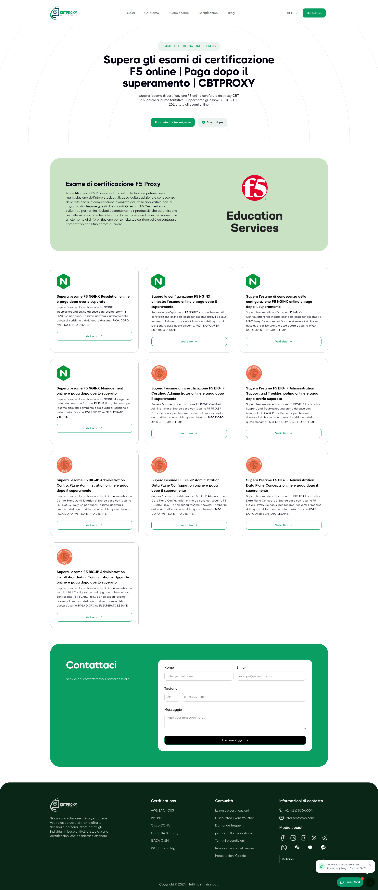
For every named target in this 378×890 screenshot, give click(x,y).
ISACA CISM (160, 840)
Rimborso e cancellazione (234, 848)
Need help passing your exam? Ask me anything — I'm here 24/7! (346, 866)
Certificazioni (208, 13)
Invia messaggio (233, 740)
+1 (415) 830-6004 (299, 810)
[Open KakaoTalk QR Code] (310, 847)
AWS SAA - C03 (162, 810)
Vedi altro (92, 336)
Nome (169, 667)
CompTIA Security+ (165, 833)
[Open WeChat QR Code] (297, 847)
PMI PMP (157, 818)
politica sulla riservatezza (234, 833)
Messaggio (173, 709)
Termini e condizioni (230, 840)
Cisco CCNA (160, 825)
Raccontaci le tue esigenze (173, 122)
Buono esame (179, 13)
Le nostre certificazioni (232, 810)
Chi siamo (151, 13)
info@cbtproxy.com (300, 818)
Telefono (171, 688)
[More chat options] (370, 882)
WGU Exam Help (163, 848)
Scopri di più (215, 122)
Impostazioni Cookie (230, 856)
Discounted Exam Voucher (234, 818)
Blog (231, 13)
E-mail (241, 667)
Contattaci (314, 13)
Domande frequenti (229, 825)
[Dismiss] (370, 865)
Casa (131, 13)
